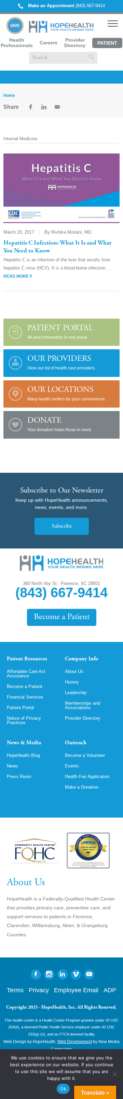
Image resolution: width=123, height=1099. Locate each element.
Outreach (75, 743)
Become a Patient (62, 617)
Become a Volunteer (85, 755)
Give (15, 25)
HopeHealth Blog (23, 755)
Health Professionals (17, 42)
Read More (16, 276)
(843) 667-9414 (66, 5)
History (72, 682)
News (12, 766)
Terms (15, 990)
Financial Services (25, 697)
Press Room (19, 776)
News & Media (24, 743)
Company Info (81, 659)
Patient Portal (107, 44)
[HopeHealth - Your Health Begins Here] (61, 31)
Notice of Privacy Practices (24, 720)
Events (72, 766)
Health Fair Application (87, 776)
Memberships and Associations (82, 705)
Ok (63, 1088)
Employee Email (76, 990)
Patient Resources (27, 659)
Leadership (75, 692)
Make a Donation (81, 787)
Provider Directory (74, 42)
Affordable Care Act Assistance (26, 673)
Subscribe (62, 526)
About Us (74, 671)
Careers (48, 42)
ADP (110, 990)
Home (9, 95)
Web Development (74, 1041)
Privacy (39, 990)
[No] (114, 1074)
